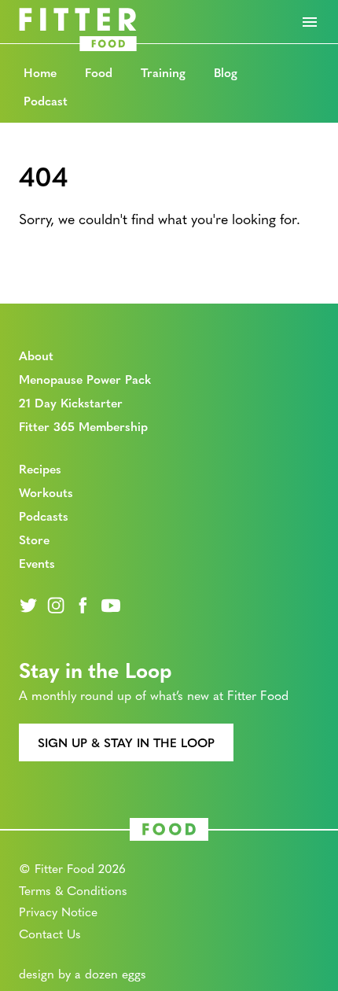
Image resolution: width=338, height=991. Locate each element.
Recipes (40, 468)
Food (98, 72)
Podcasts (43, 516)
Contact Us (50, 933)
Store (34, 539)
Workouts (46, 492)
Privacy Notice (58, 911)
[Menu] (310, 22)
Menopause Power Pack (85, 379)
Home (40, 72)
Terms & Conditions (73, 890)
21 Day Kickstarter (71, 402)
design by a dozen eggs (82, 973)
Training (163, 72)
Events (37, 563)
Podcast (46, 100)
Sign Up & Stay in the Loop (126, 742)
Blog (225, 72)
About (36, 355)
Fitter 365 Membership (83, 426)
